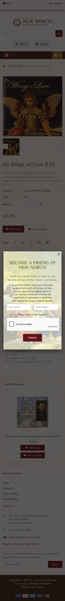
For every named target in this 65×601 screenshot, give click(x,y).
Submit (32, 337)
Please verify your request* (32, 314)
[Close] (58, 254)
